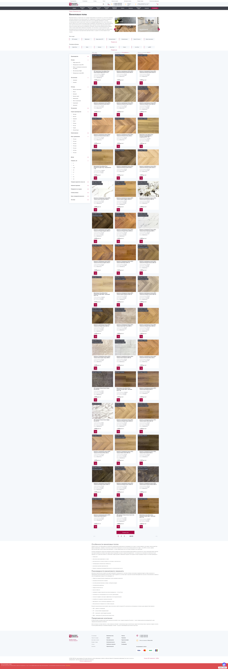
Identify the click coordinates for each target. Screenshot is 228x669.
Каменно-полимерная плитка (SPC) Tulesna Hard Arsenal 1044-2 (148, 452)
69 (132, 536)
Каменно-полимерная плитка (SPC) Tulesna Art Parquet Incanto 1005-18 (148, 294)
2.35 (74, 167)
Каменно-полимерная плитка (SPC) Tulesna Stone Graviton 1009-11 (148, 198)
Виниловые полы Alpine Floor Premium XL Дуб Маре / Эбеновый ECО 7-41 (102, 294)
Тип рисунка (74, 108)
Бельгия (74, 116)
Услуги (104, 1)
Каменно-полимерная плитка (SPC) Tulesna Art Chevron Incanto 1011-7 (102, 103)
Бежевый (75, 93)
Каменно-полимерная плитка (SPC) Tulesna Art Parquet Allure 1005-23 (148, 325)
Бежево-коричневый (77, 89)
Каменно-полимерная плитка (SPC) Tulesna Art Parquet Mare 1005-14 (102, 325)
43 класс (75, 152)
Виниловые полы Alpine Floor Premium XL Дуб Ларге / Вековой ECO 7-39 (124, 389)
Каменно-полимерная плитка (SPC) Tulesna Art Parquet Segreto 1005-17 (102, 230)
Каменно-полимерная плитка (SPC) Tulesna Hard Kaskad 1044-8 (148, 389)
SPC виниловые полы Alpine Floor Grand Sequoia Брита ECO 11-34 (101, 72)
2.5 (73, 170)
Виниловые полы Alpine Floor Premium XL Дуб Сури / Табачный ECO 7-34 (147, 516)
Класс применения (75, 136)
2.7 (73, 172)
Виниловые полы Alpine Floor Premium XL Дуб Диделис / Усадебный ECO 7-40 (146, 136)
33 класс (74, 143)
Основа (73, 60)
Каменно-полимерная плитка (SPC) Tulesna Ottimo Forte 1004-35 (125, 452)
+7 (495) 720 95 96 (117, 3)
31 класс (74, 139)
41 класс (74, 148)
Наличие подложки (75, 185)
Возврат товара (140, 1)
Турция (74, 127)
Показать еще (125, 532)
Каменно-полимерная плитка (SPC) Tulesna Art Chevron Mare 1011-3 (102, 452)
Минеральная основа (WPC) (78, 73)
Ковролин (147, 8)
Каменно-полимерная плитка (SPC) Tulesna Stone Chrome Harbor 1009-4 (148, 484)
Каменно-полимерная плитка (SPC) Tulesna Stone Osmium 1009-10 (125, 357)
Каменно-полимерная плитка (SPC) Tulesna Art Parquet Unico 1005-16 (148, 103)
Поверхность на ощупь (76, 189)
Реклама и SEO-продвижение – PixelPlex (151, 658)
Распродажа (154, 8)
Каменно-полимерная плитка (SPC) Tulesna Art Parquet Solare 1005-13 (102, 484)
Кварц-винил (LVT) (76, 62)
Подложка (131, 8)
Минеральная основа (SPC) (78, 64)
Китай (74, 121)
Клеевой (74, 82)
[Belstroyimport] (73, 4)
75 (149, 52)
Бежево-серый (76, 96)
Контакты (93, 646)
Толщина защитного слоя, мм (78, 182)
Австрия (74, 114)
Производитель (74, 56)
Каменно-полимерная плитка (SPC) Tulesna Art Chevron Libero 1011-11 (148, 167)
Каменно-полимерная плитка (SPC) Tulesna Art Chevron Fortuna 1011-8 (125, 72)
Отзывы (95, 1)
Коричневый (75, 103)
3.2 (73, 176)
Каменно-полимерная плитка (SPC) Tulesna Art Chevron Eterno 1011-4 (102, 135)
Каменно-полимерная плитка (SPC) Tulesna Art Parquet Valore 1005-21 (125, 230)
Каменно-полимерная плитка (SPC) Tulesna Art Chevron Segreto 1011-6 (102, 262)
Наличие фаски (74, 133)
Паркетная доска (98, 8)
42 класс (75, 150)
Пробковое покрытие (114, 8)
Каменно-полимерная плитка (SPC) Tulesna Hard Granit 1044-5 (102, 515)
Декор (72, 157)
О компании (85, 1)
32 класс (74, 141)
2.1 (73, 165)
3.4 (73, 179)
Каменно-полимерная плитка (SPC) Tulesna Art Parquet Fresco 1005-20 (125, 484)
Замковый (75, 80)
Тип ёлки (73, 199)
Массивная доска (106, 8)
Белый (74, 91)
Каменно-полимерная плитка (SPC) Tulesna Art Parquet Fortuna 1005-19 (148, 262)
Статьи (93, 644)
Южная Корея (76, 130)
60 (148, 52)
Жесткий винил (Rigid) (77, 70)
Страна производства (76, 111)
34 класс (75, 145)
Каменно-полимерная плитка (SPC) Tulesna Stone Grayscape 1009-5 (148, 230)
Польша (74, 123)
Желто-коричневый (77, 100)
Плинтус (122, 8)
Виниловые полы (82, 8)
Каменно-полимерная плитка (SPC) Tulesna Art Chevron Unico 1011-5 (125, 135)
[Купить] (95, 83)
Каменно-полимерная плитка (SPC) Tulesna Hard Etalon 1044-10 (125, 262)
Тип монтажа (74, 77)
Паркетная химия (139, 8)
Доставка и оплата (127, 1)
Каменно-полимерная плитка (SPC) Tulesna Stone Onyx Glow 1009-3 (102, 198)
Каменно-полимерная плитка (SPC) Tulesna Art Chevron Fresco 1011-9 (125, 103)
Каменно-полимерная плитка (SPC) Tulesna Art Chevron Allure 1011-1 (148, 357)
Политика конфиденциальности (86, 661)
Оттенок (73, 86)
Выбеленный (75, 98)
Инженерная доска (90, 8)
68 (130, 536)
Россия (74, 125)
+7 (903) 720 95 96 (117, 4)
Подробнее (68, 665)
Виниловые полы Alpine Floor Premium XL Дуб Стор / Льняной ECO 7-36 (102, 167)
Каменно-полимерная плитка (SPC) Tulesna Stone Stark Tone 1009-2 (125, 325)
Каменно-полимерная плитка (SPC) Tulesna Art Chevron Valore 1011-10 (148, 72)
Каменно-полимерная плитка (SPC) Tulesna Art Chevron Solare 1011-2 (125, 167)
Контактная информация (154, 1)
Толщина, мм (74, 160)
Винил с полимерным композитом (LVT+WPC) (80, 68)
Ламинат (74, 8)
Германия (75, 118)
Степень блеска (74, 192)
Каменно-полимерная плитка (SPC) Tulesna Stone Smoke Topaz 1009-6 (102, 357)
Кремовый (75, 105)
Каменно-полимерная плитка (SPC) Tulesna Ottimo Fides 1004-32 (148, 420)
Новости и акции (115, 1)
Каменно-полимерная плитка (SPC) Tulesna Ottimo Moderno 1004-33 (125, 294)
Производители (73, 1)
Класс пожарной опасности (77, 196)
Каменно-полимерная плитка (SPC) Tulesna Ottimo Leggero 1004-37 (125, 198)
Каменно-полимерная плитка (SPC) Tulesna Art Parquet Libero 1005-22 (125, 420)
